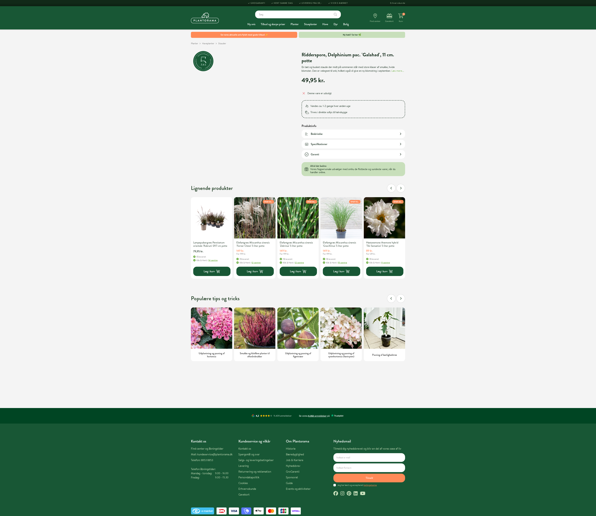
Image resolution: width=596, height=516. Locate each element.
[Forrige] (391, 188)
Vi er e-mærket (339, 3)
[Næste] (400, 188)
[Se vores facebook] (335, 494)
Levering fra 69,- (312, 3)
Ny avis (251, 24)
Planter (295, 24)
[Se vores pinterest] (349, 494)
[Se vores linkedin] (356, 494)
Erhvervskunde (397, 3)
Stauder (222, 43)
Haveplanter (208, 43)
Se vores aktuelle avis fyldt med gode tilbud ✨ (244, 34)
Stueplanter (310, 24)
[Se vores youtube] (362, 494)
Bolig (346, 24)
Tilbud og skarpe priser (273, 24)
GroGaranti (258, 3)
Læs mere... (397, 70)
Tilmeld (369, 478)
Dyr (336, 24)
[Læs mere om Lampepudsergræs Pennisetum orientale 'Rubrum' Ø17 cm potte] (211, 217)
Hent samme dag (283, 3)
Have (325, 24)
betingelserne (370, 485)
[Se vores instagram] (342, 494)
